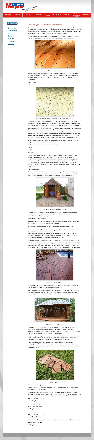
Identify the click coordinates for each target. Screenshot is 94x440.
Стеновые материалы (27, 15)
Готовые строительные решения (76, 15)
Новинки (11, 38)
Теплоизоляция (47, 15)
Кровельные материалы (8, 15)
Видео (10, 36)
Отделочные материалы (66, 15)
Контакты (11, 44)
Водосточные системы (37, 15)
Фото (9, 33)
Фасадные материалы (17, 15)
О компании (12, 28)
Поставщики (12, 41)
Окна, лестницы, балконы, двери (57, 15)
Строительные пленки (86, 15)
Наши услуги (12, 30)
